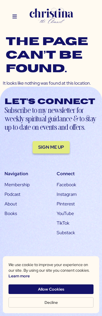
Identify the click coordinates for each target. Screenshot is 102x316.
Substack (66, 233)
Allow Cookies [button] (51, 289)
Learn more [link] (19, 275)
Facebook (66, 185)
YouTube (65, 213)
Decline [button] (51, 302)
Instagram (67, 194)
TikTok (63, 223)
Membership (17, 185)
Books (11, 213)
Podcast (12, 194)
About (11, 204)
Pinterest (66, 204)
